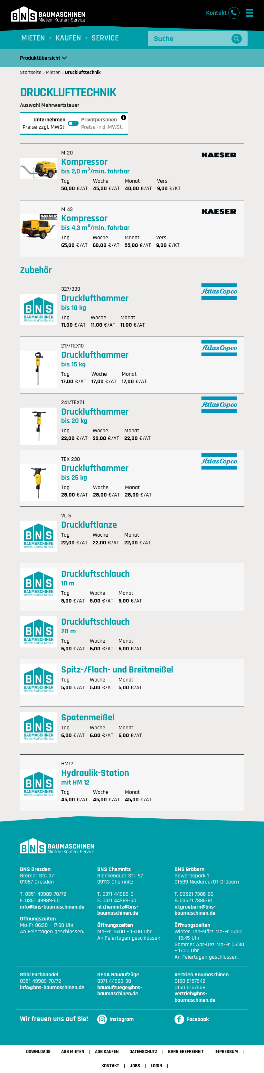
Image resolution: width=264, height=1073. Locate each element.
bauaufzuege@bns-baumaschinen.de (119, 990)
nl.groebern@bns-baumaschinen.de (195, 910)
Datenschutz (143, 1052)
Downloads (38, 1052)
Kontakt (110, 1066)
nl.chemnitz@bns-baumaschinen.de (117, 910)
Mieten (33, 38)
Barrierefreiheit (186, 1052)
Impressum (226, 1052)
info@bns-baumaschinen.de (52, 907)
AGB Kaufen (107, 1052)
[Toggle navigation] (249, 13)
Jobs (135, 1066)
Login (156, 1066)
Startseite (31, 72)
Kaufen (68, 38)
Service (105, 38)
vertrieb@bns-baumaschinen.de (194, 996)
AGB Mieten (72, 1052)
